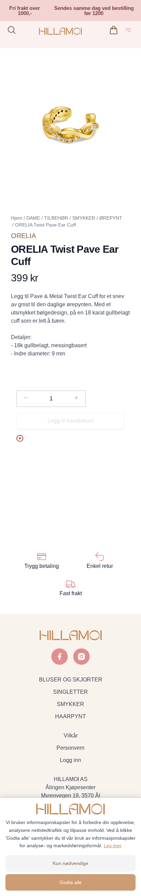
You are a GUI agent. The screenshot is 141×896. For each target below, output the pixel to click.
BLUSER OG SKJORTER (70, 679)
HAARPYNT (70, 716)
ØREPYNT (110, 218)
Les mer (112, 845)
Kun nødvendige (70, 863)
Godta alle (71, 882)
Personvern (70, 748)
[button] (70, 124)
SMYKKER (83, 218)
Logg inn (70, 760)
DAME (33, 218)
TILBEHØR (56, 218)
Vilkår (71, 735)
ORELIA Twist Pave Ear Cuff (45, 224)
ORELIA (23, 235)
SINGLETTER (70, 692)
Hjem (16, 218)
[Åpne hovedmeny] (129, 31)
